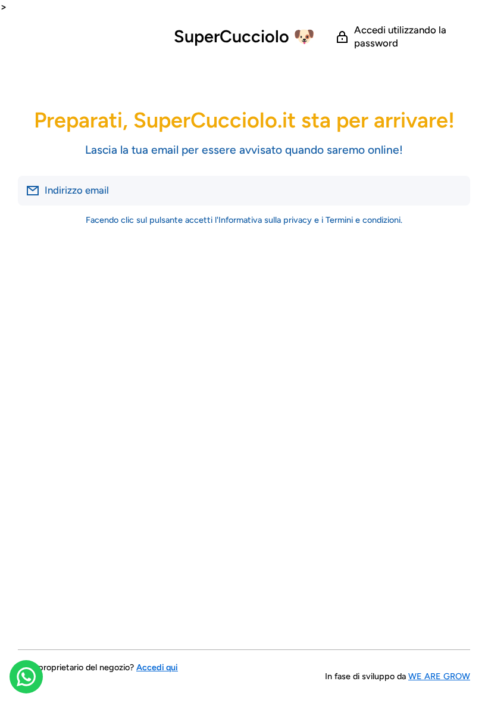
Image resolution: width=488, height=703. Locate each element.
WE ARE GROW (439, 676)
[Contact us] (26, 676)
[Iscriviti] (455, 191)
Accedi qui (157, 667)
